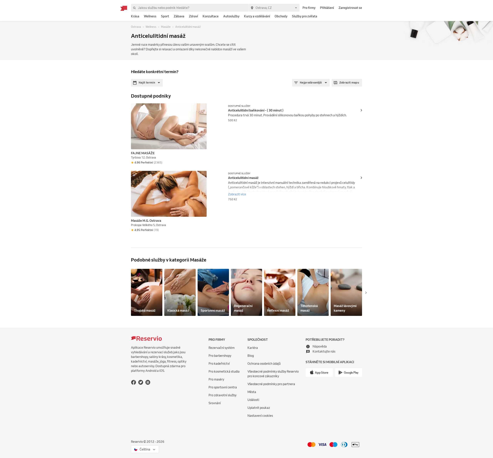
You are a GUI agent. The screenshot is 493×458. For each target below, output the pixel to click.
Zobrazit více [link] (237, 194)
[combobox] (274, 8)
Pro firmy (309, 8)
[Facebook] (133, 382)
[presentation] (202, 108)
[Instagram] (147, 382)
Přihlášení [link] (327, 8)
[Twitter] (140, 382)
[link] (135, 16)
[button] (147, 83)
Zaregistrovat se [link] (350, 8)
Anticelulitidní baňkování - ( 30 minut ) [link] (255, 110)
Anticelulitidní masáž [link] (243, 178)
